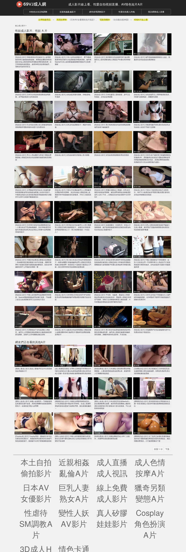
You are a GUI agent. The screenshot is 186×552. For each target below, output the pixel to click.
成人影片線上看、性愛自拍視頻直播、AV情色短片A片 (105, 4)
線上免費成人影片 (112, 493)
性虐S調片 (36, 523)
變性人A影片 (74, 518)
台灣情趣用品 (44, 19)
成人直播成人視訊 (112, 467)
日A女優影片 (36, 493)
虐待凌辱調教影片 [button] (97, 11)
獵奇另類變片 (150, 493)
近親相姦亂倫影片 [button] (68, 11)
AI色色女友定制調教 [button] (38, 11)
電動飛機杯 (105, 19)
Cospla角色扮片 (150, 523)
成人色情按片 (150, 467)
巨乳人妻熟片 (74, 493)
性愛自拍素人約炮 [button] (127, 11)
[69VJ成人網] (40, 4)
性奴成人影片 (23, 30)
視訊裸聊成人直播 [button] (156, 11)
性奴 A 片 (41, 30)
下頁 (167, 449)
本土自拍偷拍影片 (36, 467)
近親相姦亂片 (74, 467)
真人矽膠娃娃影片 (112, 518)
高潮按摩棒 (62, 19)
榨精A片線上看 (141, 19)
